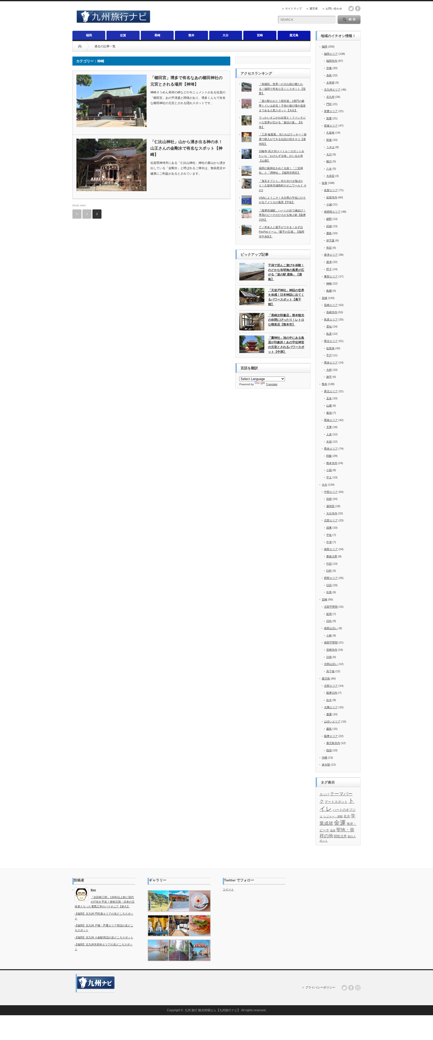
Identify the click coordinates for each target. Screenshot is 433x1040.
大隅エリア (331, 707)
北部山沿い (331, 663)
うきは (330, 147)
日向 (329, 620)
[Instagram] (358, 987)
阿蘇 (329, 455)
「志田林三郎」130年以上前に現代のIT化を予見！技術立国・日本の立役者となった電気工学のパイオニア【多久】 (105, 902)
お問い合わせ (334, 8)
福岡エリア (331, 53)
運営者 (313, 8)
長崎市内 (331, 312)
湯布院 (330, 506)
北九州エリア (332, 89)
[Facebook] (351, 987)
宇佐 (329, 534)
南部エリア (331, 549)
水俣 (329, 441)
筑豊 (329, 118)
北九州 (330, 96)
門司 (329, 104)
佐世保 (330, 348)
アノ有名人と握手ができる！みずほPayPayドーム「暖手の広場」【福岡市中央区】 (281, 232)
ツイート (228, 889)
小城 (329, 204)
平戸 (329, 355)
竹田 (329, 563)
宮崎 (260, 35)
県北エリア (331, 340)
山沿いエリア (332, 721)
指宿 (329, 750)
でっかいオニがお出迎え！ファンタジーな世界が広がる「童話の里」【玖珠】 (282, 122)
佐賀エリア (331, 190)
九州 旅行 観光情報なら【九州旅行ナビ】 (212, 1010)
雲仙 (329, 326)
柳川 (329, 161)
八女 (329, 168)
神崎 (329, 283)
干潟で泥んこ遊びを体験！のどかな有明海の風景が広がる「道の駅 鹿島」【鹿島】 (286, 272)
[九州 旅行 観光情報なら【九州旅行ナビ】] (113, 20)
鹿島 (329, 233)
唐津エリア (331, 254)
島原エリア (331, 319)
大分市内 (331, 513)
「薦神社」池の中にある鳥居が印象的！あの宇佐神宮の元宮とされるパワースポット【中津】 (286, 345)
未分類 (326, 764)
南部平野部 (331, 642)
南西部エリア (332, 211)
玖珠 (329, 592)
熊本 (191, 35)
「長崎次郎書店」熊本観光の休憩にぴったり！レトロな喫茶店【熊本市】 (286, 319)
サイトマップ (293, 8)
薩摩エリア (331, 736)
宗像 (329, 68)
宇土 (329, 477)
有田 (329, 247)
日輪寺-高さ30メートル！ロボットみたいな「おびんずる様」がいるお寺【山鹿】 (281, 156)
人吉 (329, 434)
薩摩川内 (331, 692)
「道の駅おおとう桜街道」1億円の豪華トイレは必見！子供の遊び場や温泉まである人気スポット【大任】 (282, 105)
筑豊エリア (331, 111)
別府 (329, 498)
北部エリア (331, 520)
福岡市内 (331, 60)
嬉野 (329, 218)
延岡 (329, 613)
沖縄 (324, 757)
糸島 (329, 75)
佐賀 (123, 35)
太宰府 (330, 82)
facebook (358, 8)
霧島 (329, 728)
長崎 (157, 35)
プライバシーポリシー (320, 987)
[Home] (80, 46)
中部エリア (331, 491)
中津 (329, 542)
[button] (158, 901)
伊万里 (330, 240)
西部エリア (331, 577)
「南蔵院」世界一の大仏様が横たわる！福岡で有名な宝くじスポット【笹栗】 (282, 89)
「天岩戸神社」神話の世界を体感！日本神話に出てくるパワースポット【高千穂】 (286, 297)
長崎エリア (331, 304)
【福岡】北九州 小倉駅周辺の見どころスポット (104, 937)
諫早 (329, 376)
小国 (329, 470)
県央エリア (331, 362)
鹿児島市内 (333, 743)
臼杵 (329, 570)
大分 (226, 35)
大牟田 (330, 175)
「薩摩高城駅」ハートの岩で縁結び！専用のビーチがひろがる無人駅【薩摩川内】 (282, 215)
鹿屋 (329, 714)
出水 (329, 700)
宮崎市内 (331, 649)
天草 (329, 427)
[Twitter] (344, 987)
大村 (329, 369)
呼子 (329, 269)
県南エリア (331, 420)
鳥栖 (329, 290)
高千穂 (330, 671)
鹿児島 (293, 35)
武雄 (329, 226)
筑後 (329, 139)
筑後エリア (331, 125)
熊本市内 (331, 463)
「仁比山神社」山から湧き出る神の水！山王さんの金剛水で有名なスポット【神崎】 (186, 148)
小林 (329, 635)
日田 (329, 585)
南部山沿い (331, 628)
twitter (351, 8)
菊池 (329, 412)
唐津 (329, 261)
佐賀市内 (331, 197)
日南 (329, 656)
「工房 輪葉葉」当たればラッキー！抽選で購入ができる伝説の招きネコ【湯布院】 (282, 139)
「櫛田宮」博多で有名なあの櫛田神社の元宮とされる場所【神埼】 (186, 81)
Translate (271, 384)
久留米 (330, 132)
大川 (329, 154)
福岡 (89, 35)
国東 (329, 527)
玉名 (329, 398)
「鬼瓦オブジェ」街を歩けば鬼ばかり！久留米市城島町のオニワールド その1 (282, 185)
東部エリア (331, 276)
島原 (329, 333)
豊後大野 (331, 556)
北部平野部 (331, 606)
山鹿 (329, 405)
